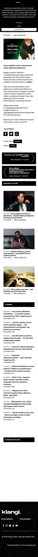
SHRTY (13, 146)
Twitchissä (10, 108)
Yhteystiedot (25, 519)
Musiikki (17, 141)
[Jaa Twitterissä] (11, 134)
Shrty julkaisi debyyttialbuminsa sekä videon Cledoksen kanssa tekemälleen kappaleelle (21, 172)
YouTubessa (8, 113)
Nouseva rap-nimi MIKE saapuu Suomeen (16, 157)
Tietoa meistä (7, 519)
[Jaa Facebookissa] (6, 134)
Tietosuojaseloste (28, 545)
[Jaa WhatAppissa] (17, 134)
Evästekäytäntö (13, 545)
